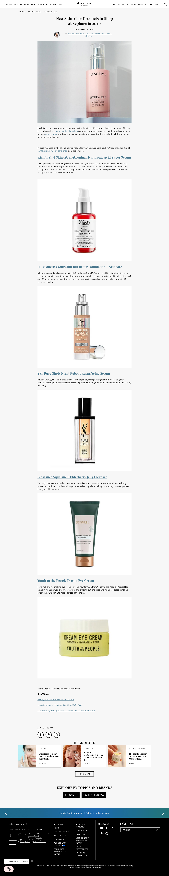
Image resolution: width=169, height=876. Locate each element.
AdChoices (82, 867)
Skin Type (7, 4)
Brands (117, 4)
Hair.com (80, 834)
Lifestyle (62, 4)
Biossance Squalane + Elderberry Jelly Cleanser (72, 477)
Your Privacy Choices (60, 844)
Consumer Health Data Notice (60, 851)
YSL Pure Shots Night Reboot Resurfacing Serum (73, 373)
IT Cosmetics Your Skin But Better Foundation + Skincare (80, 267)
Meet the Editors (62, 832)
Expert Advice (37, 4)
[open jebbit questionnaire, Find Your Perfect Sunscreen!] (9, 869)
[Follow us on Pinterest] (101, 833)
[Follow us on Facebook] (106, 828)
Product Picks (129, 4)
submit (40, 829)
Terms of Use (33, 836)
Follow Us (154, 4)
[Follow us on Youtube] (101, 828)
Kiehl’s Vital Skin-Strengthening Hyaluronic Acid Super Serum (84, 157)
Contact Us (81, 830)
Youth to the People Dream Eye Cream (66, 580)
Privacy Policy (61, 835)
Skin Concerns (21, 4)
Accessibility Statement (82, 825)
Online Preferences (82, 847)
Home (22, 12)
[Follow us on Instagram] (106, 833)
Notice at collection (81, 854)
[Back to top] (163, 870)
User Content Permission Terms (82, 840)
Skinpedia (143, 4)
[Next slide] (163, 813)
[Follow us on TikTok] (111, 828)
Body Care (51, 4)
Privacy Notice (25, 842)
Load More (84, 774)
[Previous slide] (6, 813)
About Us (58, 824)
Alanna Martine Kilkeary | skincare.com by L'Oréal (90, 34)
